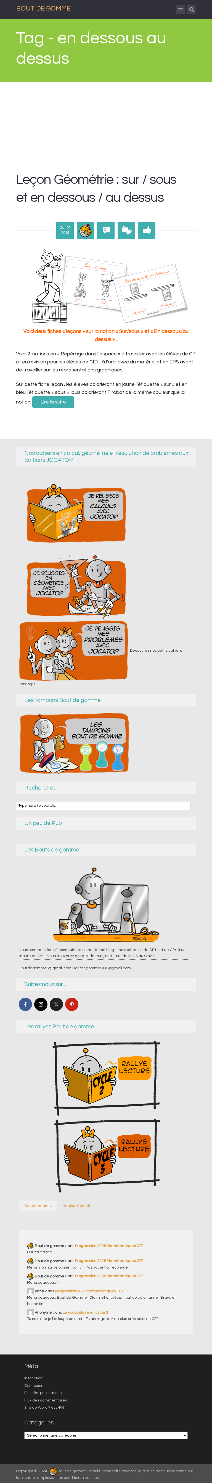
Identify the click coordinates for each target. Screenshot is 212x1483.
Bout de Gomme (43, 8)
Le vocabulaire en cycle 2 (85, 1312)
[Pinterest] (71, 1004)
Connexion (33, 1386)
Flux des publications (43, 1393)
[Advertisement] (106, 124)
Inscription (33, 1378)
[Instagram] (40, 1004)
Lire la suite (53, 402)
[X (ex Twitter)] (56, 1004)
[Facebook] (25, 1004)
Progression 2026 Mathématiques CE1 (109, 1246)
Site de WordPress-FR (44, 1407)
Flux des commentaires (45, 1400)
